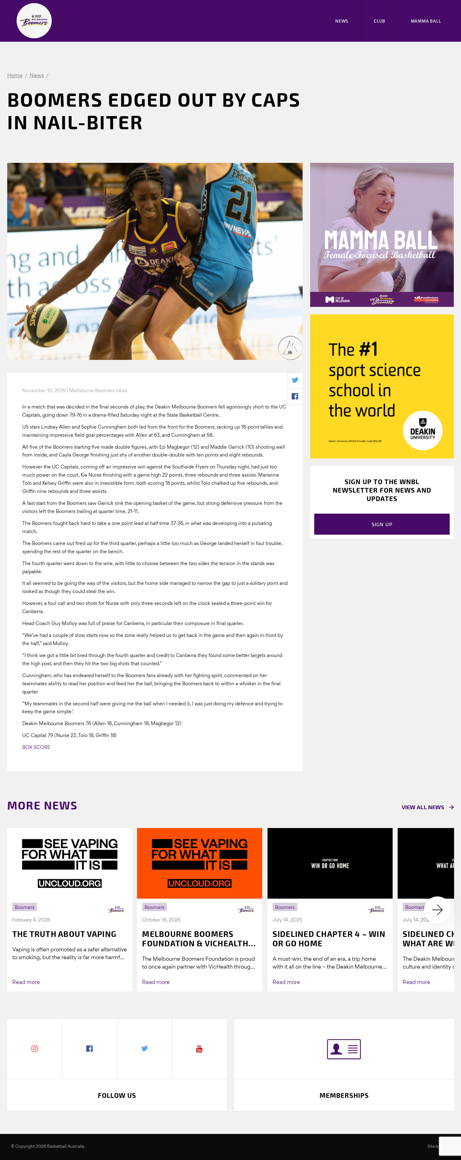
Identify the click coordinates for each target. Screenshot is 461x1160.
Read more (26, 982)
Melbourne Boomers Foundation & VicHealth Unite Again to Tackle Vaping (195, 938)
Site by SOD (438, 1147)
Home (15, 75)
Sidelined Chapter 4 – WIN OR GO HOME (329, 938)
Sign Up (382, 524)
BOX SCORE (36, 747)
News (341, 21)
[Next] (437, 909)
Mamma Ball (426, 21)
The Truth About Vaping (64, 933)
